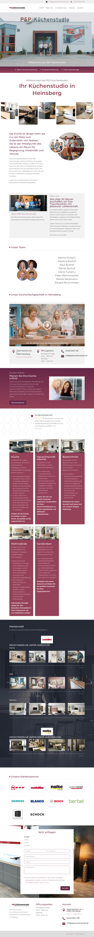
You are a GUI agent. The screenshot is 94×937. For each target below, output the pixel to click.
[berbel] (76, 806)
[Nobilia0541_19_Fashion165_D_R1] (76, 688)
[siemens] (17, 806)
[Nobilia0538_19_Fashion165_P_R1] (56, 688)
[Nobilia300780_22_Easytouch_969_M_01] (56, 662)
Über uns (49, 8)
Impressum (69, 934)
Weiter (81, 667)
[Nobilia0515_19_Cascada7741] (17, 688)
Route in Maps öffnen (24, 357)
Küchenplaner (18, 403)
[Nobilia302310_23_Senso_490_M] (76, 714)
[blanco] (37, 806)
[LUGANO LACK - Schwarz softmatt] (37, 750)
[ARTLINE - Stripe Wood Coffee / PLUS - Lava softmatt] (17, 750)
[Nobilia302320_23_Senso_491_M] (56, 714)
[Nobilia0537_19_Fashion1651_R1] (37, 688)
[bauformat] (17, 819)
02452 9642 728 (79, 2)
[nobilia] (37, 792)
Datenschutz (44, 883)
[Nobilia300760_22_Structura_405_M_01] (17, 662)
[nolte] (56, 792)
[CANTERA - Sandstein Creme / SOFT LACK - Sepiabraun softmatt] (56, 750)
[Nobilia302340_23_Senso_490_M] (17, 714)
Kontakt (80, 8)
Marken (72, 8)
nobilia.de (43, 645)
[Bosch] (56, 806)
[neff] (17, 792)
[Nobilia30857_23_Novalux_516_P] (37, 662)
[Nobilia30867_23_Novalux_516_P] (76, 662)
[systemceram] (76, 792)
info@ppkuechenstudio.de (58, 2)
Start (41, 8)
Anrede (26, 837)
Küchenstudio (61, 8)
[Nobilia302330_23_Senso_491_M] (37, 714)
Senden (65, 888)
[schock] (37, 819)
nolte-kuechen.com (49, 737)
